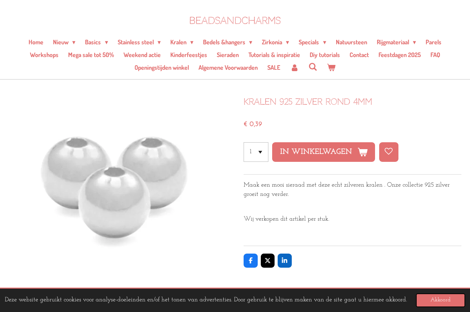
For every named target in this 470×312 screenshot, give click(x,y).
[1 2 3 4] (256, 151)
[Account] (294, 67)
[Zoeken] (312, 66)
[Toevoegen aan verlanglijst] (388, 151)
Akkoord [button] (440, 300)
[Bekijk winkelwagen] (331, 67)
